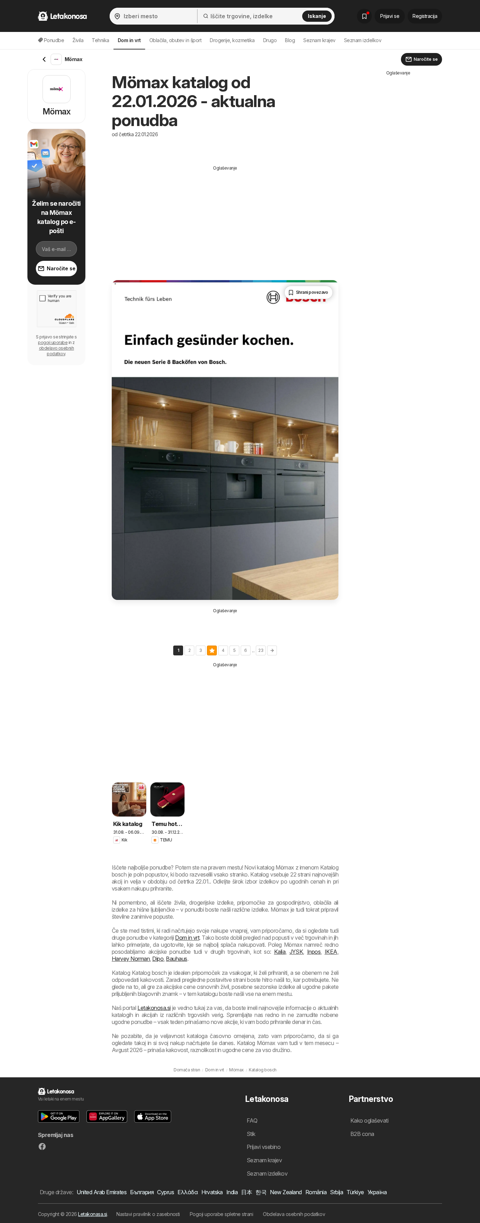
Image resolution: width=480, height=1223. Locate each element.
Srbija (336, 1192)
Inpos (313, 951)
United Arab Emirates (102, 1192)
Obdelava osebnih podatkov (294, 1214)
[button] (58, 1116)
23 (260, 650)
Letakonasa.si (92, 1214)
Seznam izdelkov (362, 40)
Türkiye (355, 1192)
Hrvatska (212, 1192)
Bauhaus (176, 958)
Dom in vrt (187, 937)
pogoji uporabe (52, 342)
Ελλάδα (187, 1192)
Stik (251, 1133)
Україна (377, 1192)
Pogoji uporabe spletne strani (221, 1214)
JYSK (296, 951)
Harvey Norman (131, 958)
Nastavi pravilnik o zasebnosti (148, 1214)
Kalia (279, 951)
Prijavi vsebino (263, 1146)
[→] (272, 650)
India (232, 1192)
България (142, 1192)
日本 (246, 1192)
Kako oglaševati (369, 1120)
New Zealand (285, 1192)
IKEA (331, 951)
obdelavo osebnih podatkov (56, 350)
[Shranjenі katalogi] (364, 16)
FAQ (252, 1120)
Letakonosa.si (153, 1007)
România (315, 1192)
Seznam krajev (319, 40)
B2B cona (362, 1133)
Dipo (157, 958)
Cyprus (165, 1192)
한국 (260, 1192)
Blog (290, 40)
